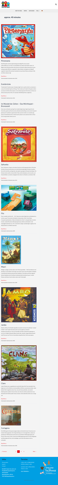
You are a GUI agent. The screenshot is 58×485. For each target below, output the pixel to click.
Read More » (4, 76)
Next (35, 451)
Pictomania (5, 61)
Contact (4, 466)
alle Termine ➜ (25, 471)
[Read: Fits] (19, 197)
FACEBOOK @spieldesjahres (8, 470)
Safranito (4, 164)
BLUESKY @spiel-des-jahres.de (9, 469)
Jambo (3, 325)
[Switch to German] (42, 10)
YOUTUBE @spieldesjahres (8, 476)
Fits (2, 213)
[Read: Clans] (19, 362)
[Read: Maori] (11, 249)
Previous (4, 451)
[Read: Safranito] (19, 144)
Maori (3, 267)
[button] (56, 4)
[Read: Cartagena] (11, 415)
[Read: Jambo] (19, 304)
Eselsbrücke (6, 84)
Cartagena (5, 428)
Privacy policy (5, 462)
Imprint (3, 464)
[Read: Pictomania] (18, 41)
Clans (3, 383)
